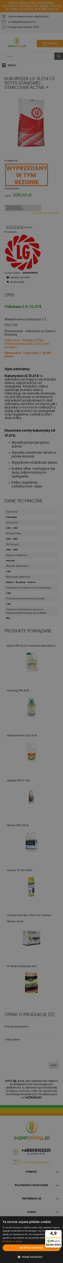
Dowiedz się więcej (12, 1241)
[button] (31, 1257)
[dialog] (31, 1239)
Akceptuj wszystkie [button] (31, 1247)
